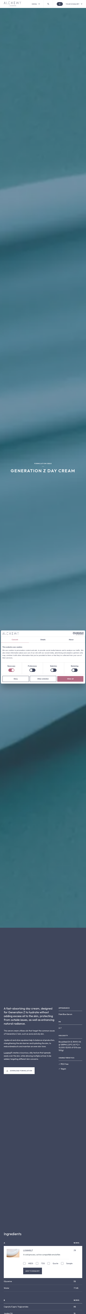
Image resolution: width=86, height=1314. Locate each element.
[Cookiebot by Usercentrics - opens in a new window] (74, 633)
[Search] (48, 4)
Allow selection (43, 679)
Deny (16, 679)
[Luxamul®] (13, 1253)
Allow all (70, 679)
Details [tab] (43, 639)
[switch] (32, 670)
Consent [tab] (15, 639)
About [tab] (71, 639)
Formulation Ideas (43, 463)
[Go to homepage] (12, 4)
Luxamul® (8, 1053)
